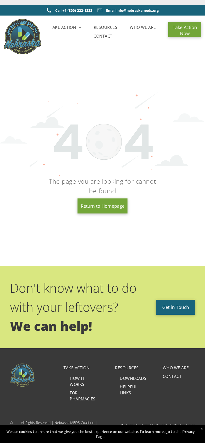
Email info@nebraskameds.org (132, 10)
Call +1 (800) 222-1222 (73, 10)
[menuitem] (66, 27)
